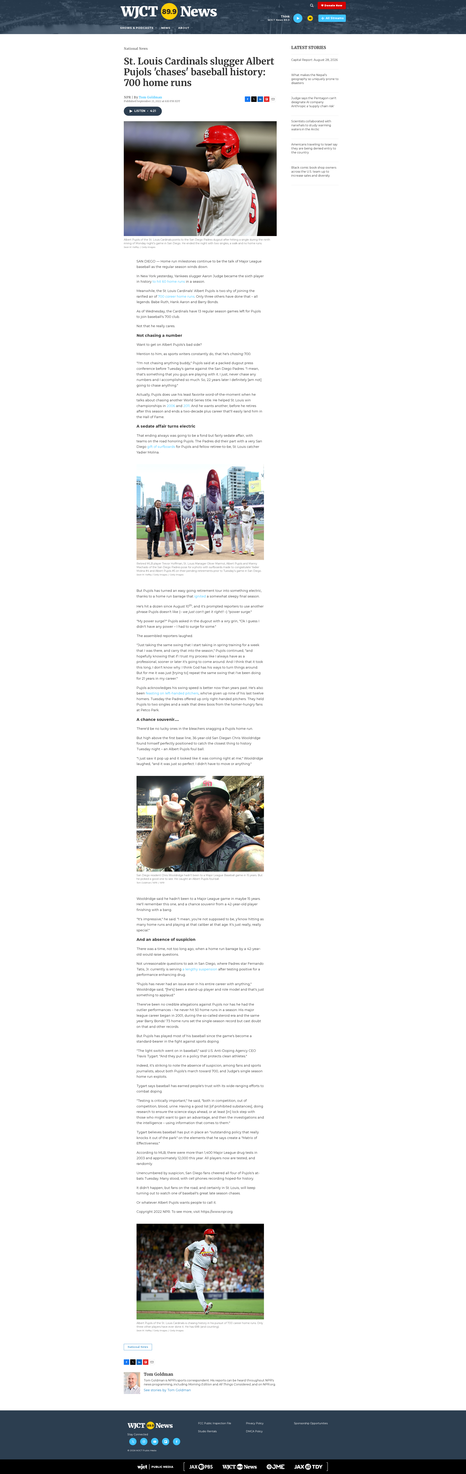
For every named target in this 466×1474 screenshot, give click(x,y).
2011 (186, 406)
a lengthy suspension (199, 969)
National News (136, 49)
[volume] (310, 18)
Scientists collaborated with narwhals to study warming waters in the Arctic (311, 125)
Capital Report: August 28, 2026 (314, 60)
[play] (298, 18)
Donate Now (333, 5)
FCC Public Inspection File (214, 1423)
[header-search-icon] (311, 5)
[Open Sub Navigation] (156, 27)
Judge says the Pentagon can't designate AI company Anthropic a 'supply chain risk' (313, 102)
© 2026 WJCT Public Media (141, 1450)
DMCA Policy (254, 1431)
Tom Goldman (150, 97)
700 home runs (176, 297)
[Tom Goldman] (132, 1383)
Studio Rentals (207, 1431)
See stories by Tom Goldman (167, 1390)
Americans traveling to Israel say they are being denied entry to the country (314, 148)
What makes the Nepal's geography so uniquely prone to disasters (315, 79)
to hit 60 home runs (169, 282)
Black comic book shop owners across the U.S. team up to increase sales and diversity (313, 171)
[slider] (305, 18)
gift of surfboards (161, 447)
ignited (200, 596)
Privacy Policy (255, 1423)
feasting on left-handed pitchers (172, 693)
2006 (171, 406)
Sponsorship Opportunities (311, 1423)
